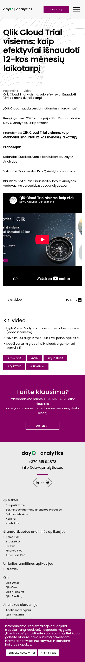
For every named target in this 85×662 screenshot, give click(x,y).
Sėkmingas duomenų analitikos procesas (34, 509)
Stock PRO (13, 541)
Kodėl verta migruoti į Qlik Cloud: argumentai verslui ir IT (40, 345)
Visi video (13, 299)
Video (28, 91)
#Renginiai (37, 366)
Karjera (10, 518)
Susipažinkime (15, 505)
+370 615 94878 (55, 399)
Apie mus (10, 500)
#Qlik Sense (55, 358)
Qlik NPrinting (15, 591)
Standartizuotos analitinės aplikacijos (34, 531)
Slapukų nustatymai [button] (22, 653)
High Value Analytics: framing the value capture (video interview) (42, 330)
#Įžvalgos (14, 358)
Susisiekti (42, 426)
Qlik (6, 577)
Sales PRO (12, 537)
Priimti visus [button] (48, 653)
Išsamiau (12, 569)
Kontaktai (12, 523)
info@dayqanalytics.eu (42, 468)
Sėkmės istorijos (17, 514)
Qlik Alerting (14, 596)
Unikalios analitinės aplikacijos (28, 563)
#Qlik (34, 358)
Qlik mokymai (15, 614)
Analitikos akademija (20, 605)
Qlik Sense (13, 582)
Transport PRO (16, 555)
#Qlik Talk (14, 366)
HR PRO (10, 546)
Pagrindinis (11, 91)
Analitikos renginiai (18, 610)
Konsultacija (56, 9)
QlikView (11, 587)
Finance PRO (14, 550)
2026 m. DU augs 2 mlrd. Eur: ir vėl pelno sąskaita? (43, 338)
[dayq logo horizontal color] (17, 9)
